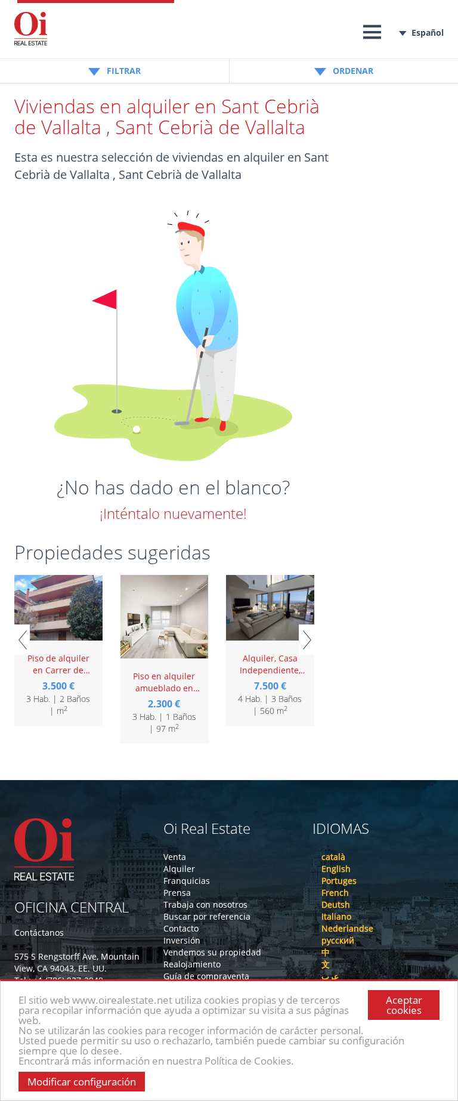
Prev (22, 639)
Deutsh (335, 904)
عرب (330, 976)
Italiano (336, 916)
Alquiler (179, 868)
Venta (174, 856)
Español (427, 32)
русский (337, 940)
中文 (325, 958)
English (336, 868)
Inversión (181, 940)
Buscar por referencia (206, 916)
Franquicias (186, 880)
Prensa (177, 892)
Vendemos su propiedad (212, 952)
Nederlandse (347, 928)
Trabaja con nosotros (205, 904)
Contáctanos (39, 932)
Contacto (181, 928)
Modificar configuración (81, 1081)
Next (306, 639)
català (333, 856)
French (335, 892)
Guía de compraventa (206, 976)
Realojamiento (192, 964)
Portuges (339, 880)
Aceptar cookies (404, 1005)
